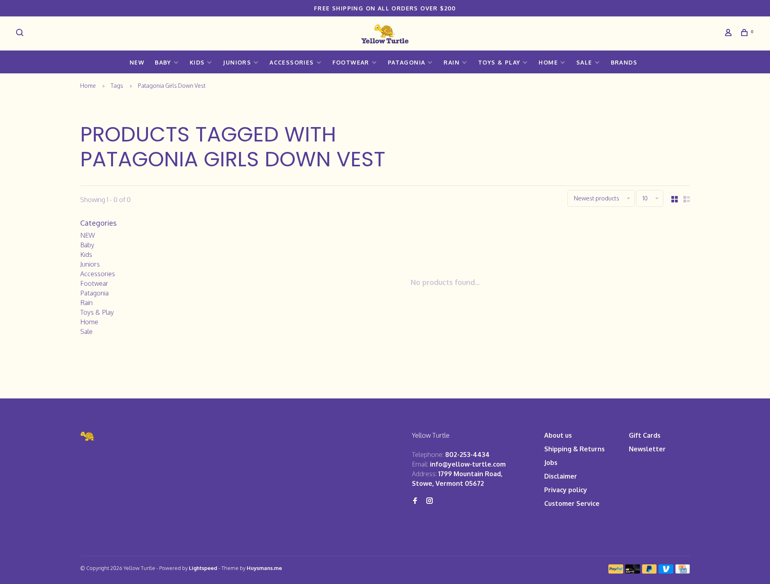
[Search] (21, 33)
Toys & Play (499, 62)
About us (558, 435)
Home (548, 62)
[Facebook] (415, 501)
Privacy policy (565, 490)
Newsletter (647, 449)
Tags (117, 85)
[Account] (729, 33)
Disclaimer (560, 476)
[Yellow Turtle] (87, 436)
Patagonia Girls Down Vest (171, 85)
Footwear (350, 62)
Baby (163, 62)
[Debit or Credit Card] (632, 571)
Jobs (550, 463)
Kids (197, 62)
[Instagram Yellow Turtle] (429, 501)
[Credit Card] (682, 571)
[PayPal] (615, 571)
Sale (584, 62)
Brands (624, 62)
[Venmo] (666, 571)
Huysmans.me (264, 568)
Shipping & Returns (574, 449)
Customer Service (572, 503)
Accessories (292, 62)
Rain (452, 62)
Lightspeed (203, 568)
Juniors (237, 62)
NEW (137, 62)
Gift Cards (645, 435)
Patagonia (407, 62)
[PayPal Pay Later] (649, 571)
